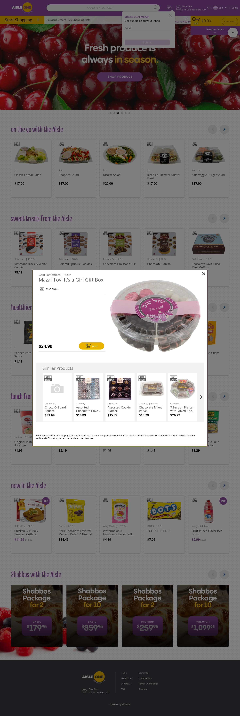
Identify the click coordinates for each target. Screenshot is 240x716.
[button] (155, 316)
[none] (57, 397)
